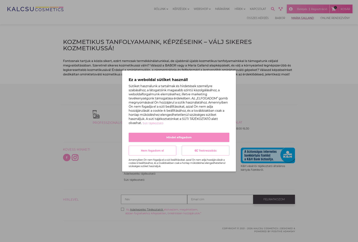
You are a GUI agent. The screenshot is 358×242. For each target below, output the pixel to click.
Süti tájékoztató (153, 123)
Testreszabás (207, 150)
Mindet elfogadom (179, 137)
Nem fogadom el (152, 150)
